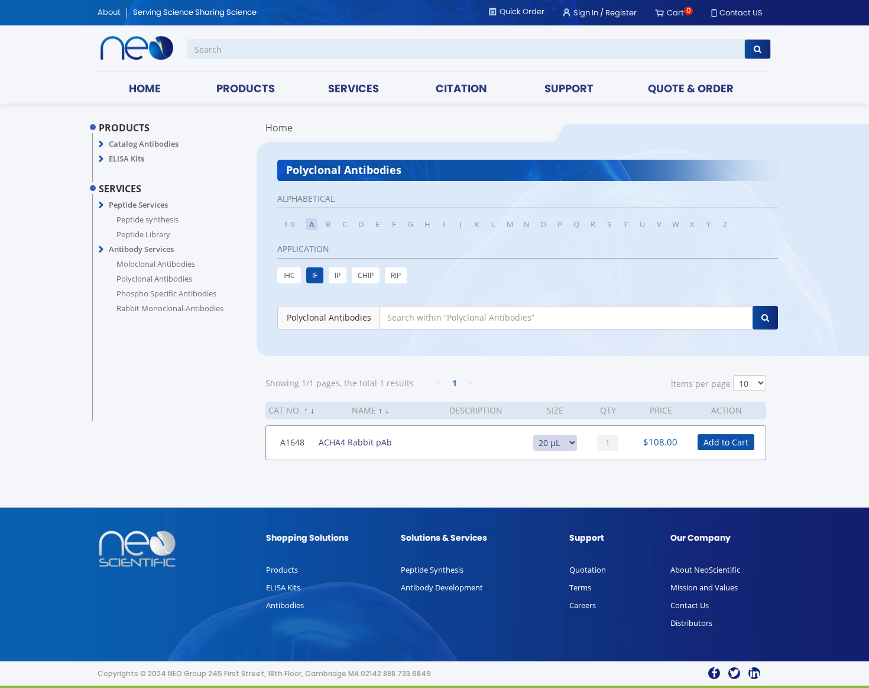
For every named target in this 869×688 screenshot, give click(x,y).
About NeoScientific (705, 569)
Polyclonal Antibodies (154, 278)
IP (338, 275)
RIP (396, 275)
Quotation (587, 569)
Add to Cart (725, 442)
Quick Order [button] (522, 12)
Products (282, 569)
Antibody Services (141, 249)
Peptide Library (143, 234)
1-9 (289, 224)
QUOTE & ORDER (691, 89)
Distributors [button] (691, 623)
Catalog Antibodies (144, 143)
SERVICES (353, 89)
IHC (289, 275)
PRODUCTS (245, 89)
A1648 (292, 442)
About (109, 13)
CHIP (366, 275)
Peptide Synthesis (432, 569)
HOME (145, 89)
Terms (580, 587)
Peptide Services (138, 204)
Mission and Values (704, 587)
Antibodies (285, 605)
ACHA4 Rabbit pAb (355, 442)
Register (621, 13)
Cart (675, 13)
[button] (101, 144)
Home (279, 127)
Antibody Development (442, 587)
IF (314, 275)
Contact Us (689, 605)
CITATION (461, 89)
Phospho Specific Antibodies (166, 293)
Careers (582, 605)
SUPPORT (569, 89)
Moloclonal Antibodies (155, 264)
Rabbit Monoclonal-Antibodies (169, 308)
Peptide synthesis (147, 219)
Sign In (585, 13)
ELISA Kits (126, 158)
